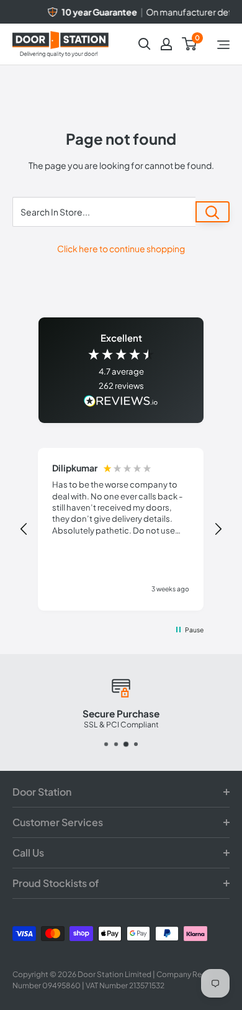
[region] (121, 529)
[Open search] (144, 44)
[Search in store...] (212, 211)
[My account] (166, 44)
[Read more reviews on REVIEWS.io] (121, 402)
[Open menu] (223, 45)
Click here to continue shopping (121, 248)
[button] (24, 529)
